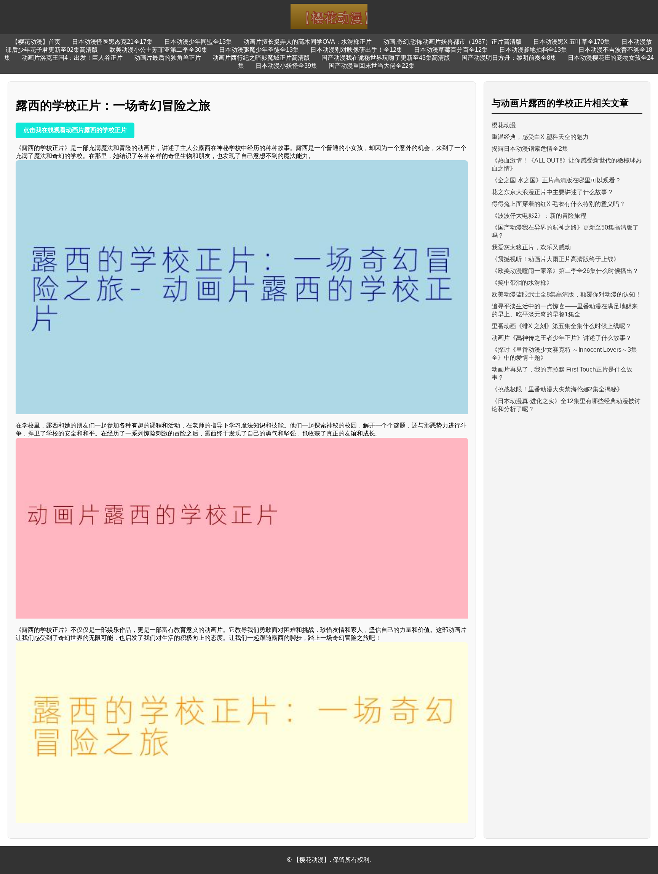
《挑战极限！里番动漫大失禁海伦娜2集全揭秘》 (557, 389)
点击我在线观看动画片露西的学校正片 (75, 130)
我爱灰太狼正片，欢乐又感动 (531, 247)
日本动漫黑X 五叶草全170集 (571, 41)
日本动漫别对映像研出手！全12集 (356, 49)
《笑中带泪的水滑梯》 (522, 282)
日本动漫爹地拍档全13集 (533, 49)
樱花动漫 (504, 125)
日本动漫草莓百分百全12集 (451, 49)
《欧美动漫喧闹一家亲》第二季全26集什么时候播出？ (565, 271)
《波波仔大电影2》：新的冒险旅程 (539, 215)
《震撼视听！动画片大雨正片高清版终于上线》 (556, 259)
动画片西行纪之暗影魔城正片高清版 (261, 57)
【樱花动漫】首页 (36, 41)
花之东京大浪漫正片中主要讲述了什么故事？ (552, 192)
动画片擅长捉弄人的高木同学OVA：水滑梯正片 (307, 41)
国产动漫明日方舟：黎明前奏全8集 (509, 57)
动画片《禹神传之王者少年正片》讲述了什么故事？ (562, 338)
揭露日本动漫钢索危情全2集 (530, 148)
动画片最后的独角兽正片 (167, 57)
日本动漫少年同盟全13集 (198, 41)
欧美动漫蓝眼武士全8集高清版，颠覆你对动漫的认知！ (566, 294)
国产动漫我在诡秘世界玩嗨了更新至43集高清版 (385, 57)
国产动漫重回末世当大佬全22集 (372, 65)
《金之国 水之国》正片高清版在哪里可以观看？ (556, 180)
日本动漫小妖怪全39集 (286, 65)
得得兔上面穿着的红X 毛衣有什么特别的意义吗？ (558, 204)
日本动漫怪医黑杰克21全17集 (112, 41)
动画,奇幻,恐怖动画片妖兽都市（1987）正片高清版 (452, 41)
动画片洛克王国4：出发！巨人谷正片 (72, 57)
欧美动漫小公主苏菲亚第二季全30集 (158, 49)
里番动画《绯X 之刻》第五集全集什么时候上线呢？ (561, 326)
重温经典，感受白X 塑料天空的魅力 (540, 137)
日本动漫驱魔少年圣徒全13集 (259, 49)
